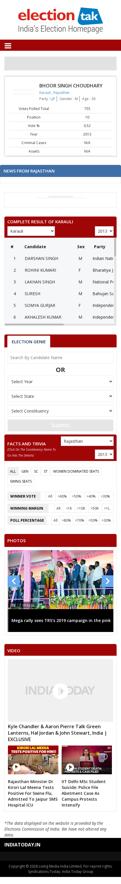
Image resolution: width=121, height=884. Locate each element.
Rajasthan (61, 92)
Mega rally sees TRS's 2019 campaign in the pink (61, 620)
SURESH (32, 293)
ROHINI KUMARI (40, 270)
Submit (60, 425)
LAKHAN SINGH (40, 282)
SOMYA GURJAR (40, 305)
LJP (53, 98)
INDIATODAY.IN (22, 844)
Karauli (45, 92)
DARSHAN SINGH (41, 258)
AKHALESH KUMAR (43, 317)
